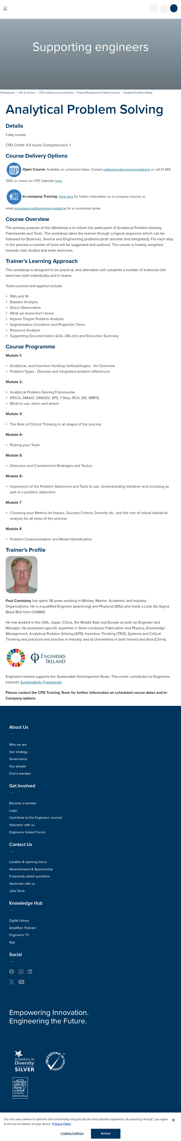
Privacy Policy (61, 1124)
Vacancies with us (22, 884)
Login (13, 811)
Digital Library (19, 921)
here (58, 181)
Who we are (18, 745)
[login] (153, 8)
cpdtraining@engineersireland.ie (126, 170)
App (12, 942)
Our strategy (18, 752)
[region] (90, 1126)
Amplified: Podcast (22, 928)
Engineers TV (19, 935)
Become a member (23, 803)
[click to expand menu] (173, 8)
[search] (164, 8)
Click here (66, 197)
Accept (106, 1133)
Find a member (20, 774)
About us (18, 727)
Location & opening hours (28, 862)
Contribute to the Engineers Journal (35, 818)
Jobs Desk (17, 891)
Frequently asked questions (29, 876)
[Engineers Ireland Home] (5, 8)
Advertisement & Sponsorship (31, 869)
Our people (17, 766)
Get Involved (22, 786)
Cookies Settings (72, 1133)
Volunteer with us (22, 825)
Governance (18, 759)
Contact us (20, 844)
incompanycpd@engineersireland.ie (40, 208)
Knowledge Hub (26, 903)
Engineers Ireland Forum (27, 832)
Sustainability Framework (41, 682)
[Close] (173, 1120)
